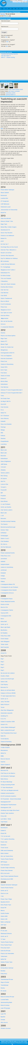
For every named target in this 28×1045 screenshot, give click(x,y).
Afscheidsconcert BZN (7, 879)
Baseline (3, 1016)
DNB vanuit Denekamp (7, 850)
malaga (3, 575)
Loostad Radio (5, 999)
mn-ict (14, 1044)
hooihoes (3, 578)
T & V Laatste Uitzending (7, 839)
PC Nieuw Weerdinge (6, 781)
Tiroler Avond (4, 847)
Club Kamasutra (5, 864)
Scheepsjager (4, 535)
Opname (2, 14)
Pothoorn (3, 498)
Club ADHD (4, 295)
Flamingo (3, 427)
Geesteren (3, 844)
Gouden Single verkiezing (8, 867)
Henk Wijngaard (5, 641)
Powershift (4, 490)
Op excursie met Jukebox (8, 673)
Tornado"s (3, 487)
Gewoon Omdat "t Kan (7, 221)
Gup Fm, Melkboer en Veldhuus (9, 258)
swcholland (4, 558)
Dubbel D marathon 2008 (8, 721)
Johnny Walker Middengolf (8, 727)
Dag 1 (2, 658)
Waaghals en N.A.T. (6, 309)
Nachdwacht (4, 827)
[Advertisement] (19, 5)
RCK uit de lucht (5, 873)
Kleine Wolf (4, 621)
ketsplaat (3, 573)
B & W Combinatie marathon (8, 796)
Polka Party (4, 973)
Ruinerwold (4, 195)
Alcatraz (3, 332)
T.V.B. (2, 896)
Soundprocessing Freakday (8, 521)
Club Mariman (4, 292)
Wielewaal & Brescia (6, 933)
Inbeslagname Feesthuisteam (8, 804)
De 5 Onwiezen (5, 415)
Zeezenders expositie (6, 713)
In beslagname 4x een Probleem (9, 587)
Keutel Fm (3, 212)
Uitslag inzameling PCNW (8, 784)
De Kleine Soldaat (5, 275)
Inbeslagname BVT (6, 801)
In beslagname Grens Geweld (9, 590)
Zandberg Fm (4, 716)
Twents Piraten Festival (7, 859)
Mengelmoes (4, 350)
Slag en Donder (5, 982)
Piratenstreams (16, 12)
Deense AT (4, 378)
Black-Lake (4, 450)
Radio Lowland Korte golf (8, 730)
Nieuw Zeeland (5, 192)
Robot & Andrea (5, 1005)
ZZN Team (3, 924)
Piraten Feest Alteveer (7, 870)
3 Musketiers (4, 281)
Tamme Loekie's (5, 472)
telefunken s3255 (10, 93)
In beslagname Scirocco (7, 593)
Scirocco (3, 324)
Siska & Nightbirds (6, 461)
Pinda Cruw (4, 361)
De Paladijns (4, 633)
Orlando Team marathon (7, 813)
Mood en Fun (4, 607)
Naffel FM (3, 959)
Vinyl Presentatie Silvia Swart (9, 733)
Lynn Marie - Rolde (6, 819)
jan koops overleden (14, 91)
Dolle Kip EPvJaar (5, 950)
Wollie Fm (3, 753)
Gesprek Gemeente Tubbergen (9, 885)
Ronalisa (3, 970)
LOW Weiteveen (5, 204)
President (3, 495)
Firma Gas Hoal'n (5, 947)
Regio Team (4, 224)
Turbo (2, 395)
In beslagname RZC (6, 615)
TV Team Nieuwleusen (7, 787)
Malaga (3, 430)
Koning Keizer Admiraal (7, 968)
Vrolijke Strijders (5, 747)
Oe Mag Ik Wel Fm (6, 401)
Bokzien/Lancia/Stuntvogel (8, 527)
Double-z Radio (5, 676)
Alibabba (3, 470)
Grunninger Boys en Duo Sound (9, 247)
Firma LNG (3, 816)
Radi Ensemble (5, 647)
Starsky (3, 988)
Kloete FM (3, 833)
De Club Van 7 (4, 244)
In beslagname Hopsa (6, 598)
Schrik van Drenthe (6, 507)
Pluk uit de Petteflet (6, 424)
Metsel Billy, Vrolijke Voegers (8, 227)
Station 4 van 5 (5, 538)
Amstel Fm (3, 653)
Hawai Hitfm (4, 367)
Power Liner (4, 842)
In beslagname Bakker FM (8, 584)
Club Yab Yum (4, 290)
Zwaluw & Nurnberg (6, 741)
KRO (2, 432)
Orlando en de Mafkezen (7, 235)
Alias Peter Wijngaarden (7, 710)
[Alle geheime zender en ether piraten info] (3, 3)
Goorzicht (3, 404)
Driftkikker (3, 532)
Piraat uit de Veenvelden (7, 953)
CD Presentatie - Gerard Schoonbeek (11, 799)
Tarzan (2, 707)
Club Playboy (4, 684)
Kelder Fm (3, 412)
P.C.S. (2, 410)
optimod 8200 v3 (10, 94)
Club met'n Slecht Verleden (8, 284)
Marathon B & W (5, 902)
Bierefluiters (4, 630)
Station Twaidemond (6, 298)
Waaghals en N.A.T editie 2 (8, 270)
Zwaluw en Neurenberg (7, 364)
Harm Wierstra (5, 418)
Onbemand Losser (6, 207)
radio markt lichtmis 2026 (16, 89)
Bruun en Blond (5, 301)
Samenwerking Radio (6, 1002)
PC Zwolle (3, 991)
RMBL (2, 756)
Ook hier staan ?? (6, 55)
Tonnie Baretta (5, 738)
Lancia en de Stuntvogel (7, 678)
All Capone (4, 478)
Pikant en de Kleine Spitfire (8, 335)
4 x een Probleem (5, 504)
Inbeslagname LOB (6, 807)
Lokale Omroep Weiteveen (8, 264)
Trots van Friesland (6, 278)
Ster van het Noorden (6, 321)
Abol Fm (3, 481)
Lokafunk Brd (4, 198)
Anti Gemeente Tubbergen (8, 776)
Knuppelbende (4, 441)
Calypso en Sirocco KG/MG (8, 693)
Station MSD (4, 916)
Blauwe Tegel (4, 344)
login (19, 1)
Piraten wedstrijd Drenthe (8, 553)
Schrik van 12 (4, 624)
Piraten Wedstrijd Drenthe (8, 601)
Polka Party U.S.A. (6, 555)
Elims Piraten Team (6, 904)
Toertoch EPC (4, 613)
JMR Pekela (4, 464)
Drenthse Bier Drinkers (7, 287)
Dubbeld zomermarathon (7, 793)
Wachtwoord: (4, 26)
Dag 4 (2, 667)
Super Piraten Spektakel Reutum (9, 876)
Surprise (3, 761)
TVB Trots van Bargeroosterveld (9, 790)
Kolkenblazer (4, 384)
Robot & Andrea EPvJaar (7, 996)
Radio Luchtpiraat (5, 922)
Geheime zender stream (6, 12)
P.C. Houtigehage (5, 267)
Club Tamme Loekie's (6, 510)
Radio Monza (4, 779)
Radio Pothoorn (5, 704)
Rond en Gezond (5, 759)
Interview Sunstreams (6, 358)
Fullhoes (3, 435)
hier (6, 37)
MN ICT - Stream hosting (8, 57)
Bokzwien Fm (4, 687)
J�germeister (4, 318)
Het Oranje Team (5, 398)
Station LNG (4, 681)
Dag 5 (2, 670)
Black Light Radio (5, 627)
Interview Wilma (5, 315)
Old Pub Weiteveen (6, 547)
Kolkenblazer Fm (5, 272)
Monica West (4, 381)
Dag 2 (2, 661)
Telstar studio (4, 644)
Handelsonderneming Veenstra (9, 54)
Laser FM (3, 1014)
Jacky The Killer (5, 701)
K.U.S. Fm (3, 718)
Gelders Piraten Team (6, 962)
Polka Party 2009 (5, 635)
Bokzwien (3, 455)
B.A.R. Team (4, 370)
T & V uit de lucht (5, 836)
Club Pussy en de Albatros (8, 773)
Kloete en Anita (5, 604)
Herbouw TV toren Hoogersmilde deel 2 (11, 390)
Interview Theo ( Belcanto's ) (8, 250)
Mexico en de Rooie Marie (8, 690)
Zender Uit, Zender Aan (7, 347)
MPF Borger (4, 862)
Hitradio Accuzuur (6, 1028)
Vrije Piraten (4, 821)
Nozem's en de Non (6, 252)
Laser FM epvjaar (5, 1008)
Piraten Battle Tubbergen (7, 189)
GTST (2, 241)
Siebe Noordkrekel (6, 218)
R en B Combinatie (6, 304)
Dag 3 (2, 664)
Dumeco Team (5, 530)
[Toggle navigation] (2, 8)
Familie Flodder (5, 913)
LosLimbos (4, 444)
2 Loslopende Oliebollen (7, 327)
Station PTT (4, 341)
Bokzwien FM (4, 770)
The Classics (4, 524)
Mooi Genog (4, 475)
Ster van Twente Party (7, 856)
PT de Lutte (4, 930)
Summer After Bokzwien (7, 255)
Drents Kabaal (4, 638)
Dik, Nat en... (4, 544)
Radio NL (3, 736)
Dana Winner (4, 501)
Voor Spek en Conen (6, 312)
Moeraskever (4, 750)
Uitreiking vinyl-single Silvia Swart (10, 810)
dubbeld (3, 561)
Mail (2, 128)
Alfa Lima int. (4, 1022)
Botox (2, 618)
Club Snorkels (4, 407)
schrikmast (4, 570)
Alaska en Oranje (5, 375)
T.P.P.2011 (3, 467)
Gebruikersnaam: (5, 21)
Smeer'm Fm (4, 724)
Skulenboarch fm (5, 230)
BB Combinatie (5, 261)
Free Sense (4, 372)
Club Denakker (5, 541)
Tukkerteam (4, 956)
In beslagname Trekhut (7, 610)
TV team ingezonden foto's (8, 696)
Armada (3, 1019)
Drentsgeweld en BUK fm (7, 352)
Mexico (3, 910)
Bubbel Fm (3, 238)
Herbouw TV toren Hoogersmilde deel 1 (11, 392)
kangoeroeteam (5, 564)
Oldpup (3, 581)
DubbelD (3, 421)
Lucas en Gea (4, 484)
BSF (2, 492)
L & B (2, 515)
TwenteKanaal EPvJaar (7, 979)
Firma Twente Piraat (6, 945)
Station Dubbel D (5, 764)
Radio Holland (4, 853)
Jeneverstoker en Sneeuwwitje (9, 209)
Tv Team (3, 939)
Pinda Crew (4, 307)
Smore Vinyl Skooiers (6, 232)
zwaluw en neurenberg (7, 567)
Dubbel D (3, 830)
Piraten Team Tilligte (6, 899)
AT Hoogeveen (5, 201)
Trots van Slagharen (6, 355)
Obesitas (3, 438)
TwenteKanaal (4, 985)
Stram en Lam (4, 893)
